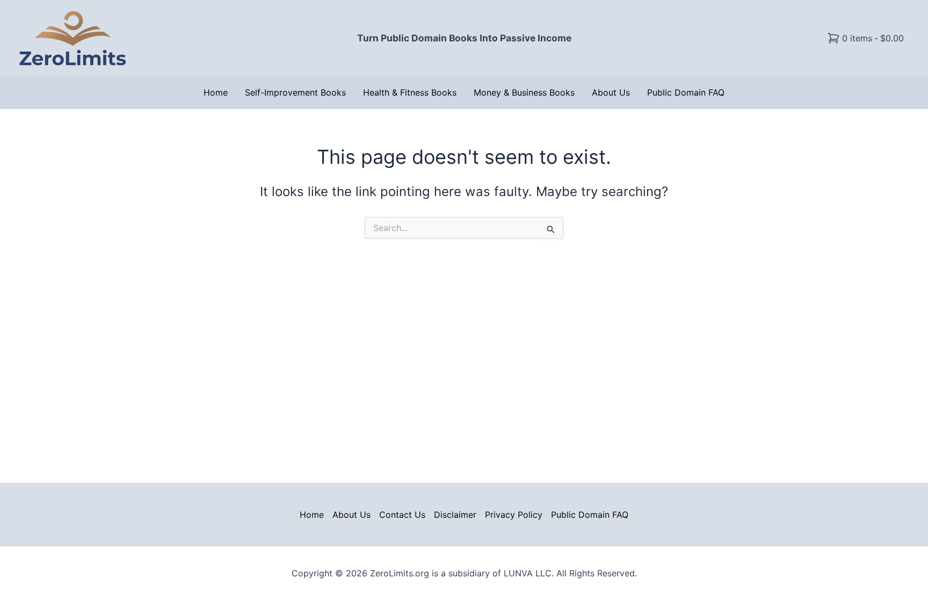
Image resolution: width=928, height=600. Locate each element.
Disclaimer (455, 514)
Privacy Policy (513, 514)
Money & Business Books (524, 92)
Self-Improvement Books (295, 92)
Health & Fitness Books (409, 92)
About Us (611, 92)
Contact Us (402, 514)
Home (216, 92)
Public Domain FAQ (685, 92)
